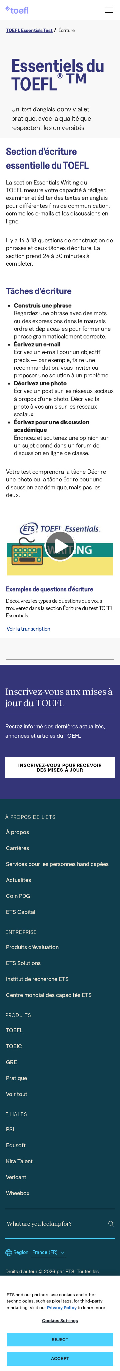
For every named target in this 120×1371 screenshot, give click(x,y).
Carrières (17, 848)
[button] (60, 545)
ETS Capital (20, 912)
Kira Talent (19, 1161)
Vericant (16, 1177)
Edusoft (16, 1145)
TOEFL (14, 1030)
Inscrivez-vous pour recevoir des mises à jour (60, 767)
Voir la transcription (28, 628)
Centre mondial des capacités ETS (49, 995)
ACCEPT (60, 1358)
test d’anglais (38, 109)
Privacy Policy (62, 1307)
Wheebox (17, 1193)
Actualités (18, 880)
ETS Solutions (23, 963)
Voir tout (16, 1094)
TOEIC (14, 1046)
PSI (10, 1129)
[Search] (111, 1223)
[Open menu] (110, 10)
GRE (11, 1062)
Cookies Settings (60, 1320)
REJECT (60, 1339)
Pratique (16, 1078)
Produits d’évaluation (32, 947)
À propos (17, 832)
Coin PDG (18, 896)
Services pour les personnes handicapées (57, 864)
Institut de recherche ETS (37, 979)
